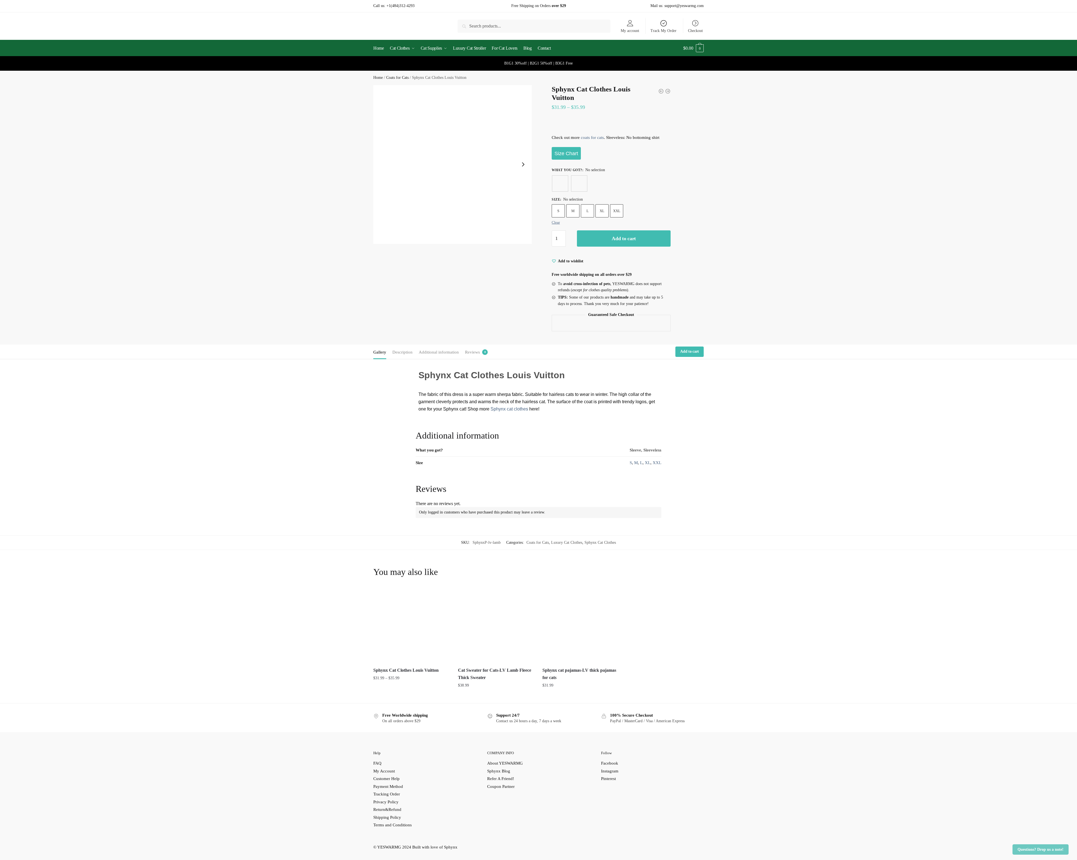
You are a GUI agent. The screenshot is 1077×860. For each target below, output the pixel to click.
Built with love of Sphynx (434, 847)
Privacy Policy (386, 802)
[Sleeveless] (579, 183)
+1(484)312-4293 (400, 6)
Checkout (695, 31)
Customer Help (386, 778)
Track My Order (663, 31)
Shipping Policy (387, 817)
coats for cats (592, 137)
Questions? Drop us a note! (1041, 849)
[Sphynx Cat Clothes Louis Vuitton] (411, 624)
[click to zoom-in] (452, 164)
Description (402, 352)
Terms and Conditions (392, 825)
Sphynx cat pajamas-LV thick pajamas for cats (579, 674)
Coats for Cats (397, 77)
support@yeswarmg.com (684, 6)
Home (378, 77)
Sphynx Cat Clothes (600, 542)
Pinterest (608, 778)
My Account (384, 771)
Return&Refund (387, 809)
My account (630, 31)
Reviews (472, 352)
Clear (556, 222)
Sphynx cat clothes (509, 409)
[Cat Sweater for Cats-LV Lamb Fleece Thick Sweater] (496, 624)
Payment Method (388, 786)
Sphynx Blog (498, 771)
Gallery (379, 352)
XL (602, 211)
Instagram (609, 771)
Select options (411, 696)
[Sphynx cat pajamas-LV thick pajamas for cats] (580, 624)
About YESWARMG (505, 763)
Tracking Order (386, 794)
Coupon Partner (501, 786)
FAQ (377, 763)
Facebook (609, 763)
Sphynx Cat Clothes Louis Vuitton (406, 670)
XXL (616, 211)
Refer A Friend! (500, 778)
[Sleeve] (560, 183)
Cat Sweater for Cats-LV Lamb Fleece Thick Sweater (494, 674)
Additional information (439, 352)
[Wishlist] (441, 596)
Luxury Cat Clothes (566, 542)
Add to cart (624, 238)
